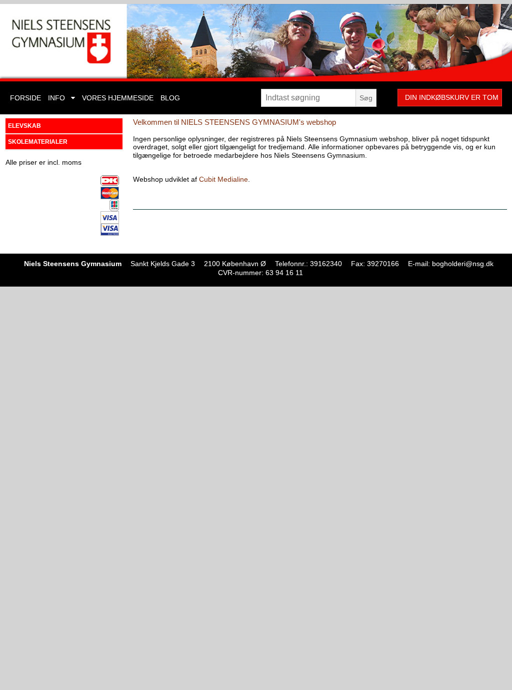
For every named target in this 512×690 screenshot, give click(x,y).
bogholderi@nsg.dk (463, 264)
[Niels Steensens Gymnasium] (256, 42)
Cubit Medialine (223, 179)
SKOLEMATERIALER (38, 141)
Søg (366, 98)
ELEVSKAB (24, 125)
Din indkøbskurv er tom (451, 97)
